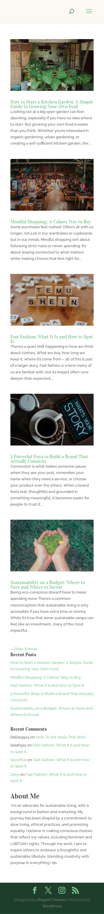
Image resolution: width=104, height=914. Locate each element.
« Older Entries (23, 649)
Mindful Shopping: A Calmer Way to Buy (50, 221)
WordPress (52, 906)
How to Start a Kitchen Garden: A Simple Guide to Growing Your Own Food (51, 104)
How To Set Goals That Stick (61, 737)
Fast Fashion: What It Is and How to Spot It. (51, 339)
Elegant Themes (51, 900)
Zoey (14, 774)
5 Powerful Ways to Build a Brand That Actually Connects (49, 459)
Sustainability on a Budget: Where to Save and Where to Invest (47, 584)
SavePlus (18, 760)
